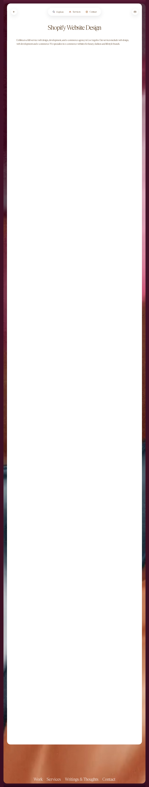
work (38, 779)
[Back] (14, 12)
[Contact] (135, 12)
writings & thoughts (81, 779)
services (54, 779)
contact (108, 779)
